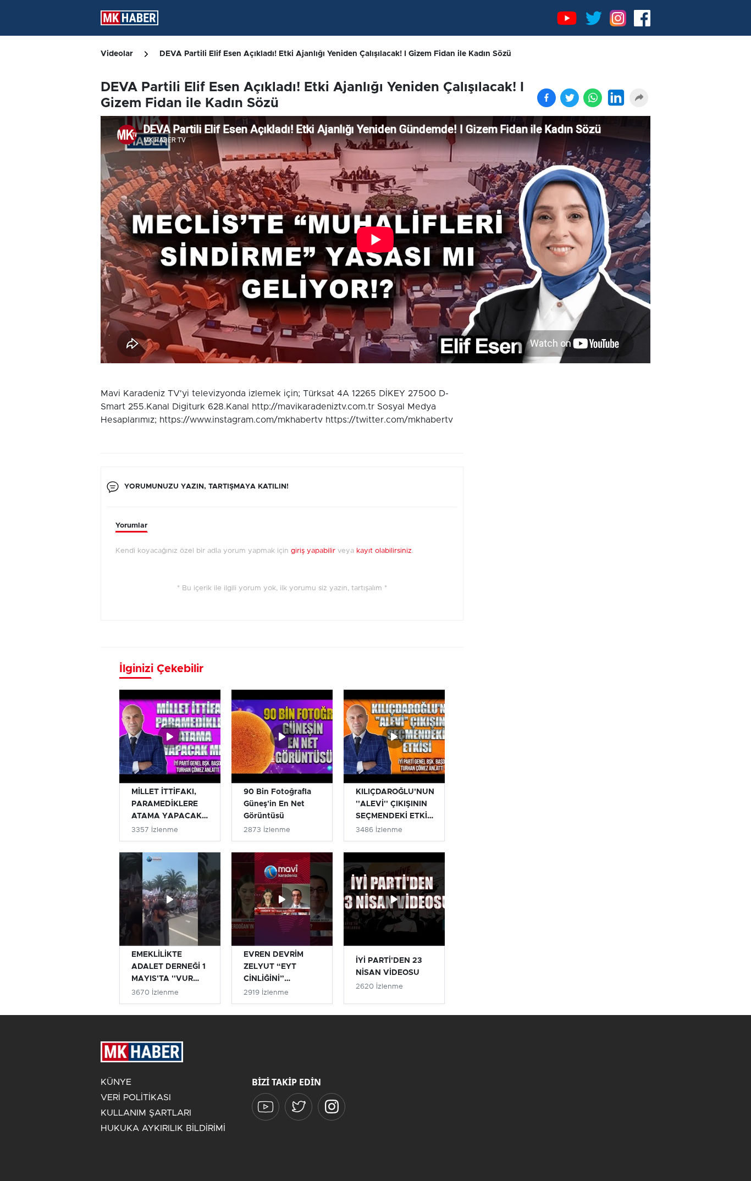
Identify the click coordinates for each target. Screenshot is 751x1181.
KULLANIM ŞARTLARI (146, 1112)
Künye (116, 1082)
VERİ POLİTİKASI (136, 1097)
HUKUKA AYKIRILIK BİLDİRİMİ (163, 1128)
